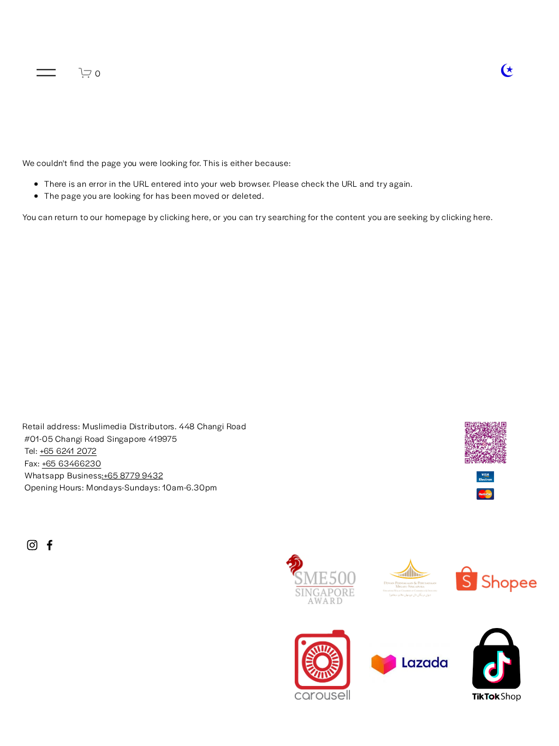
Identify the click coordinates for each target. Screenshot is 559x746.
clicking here (184, 216)
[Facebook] (49, 545)
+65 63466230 (72, 463)
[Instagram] (32, 545)
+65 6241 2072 (68, 450)
